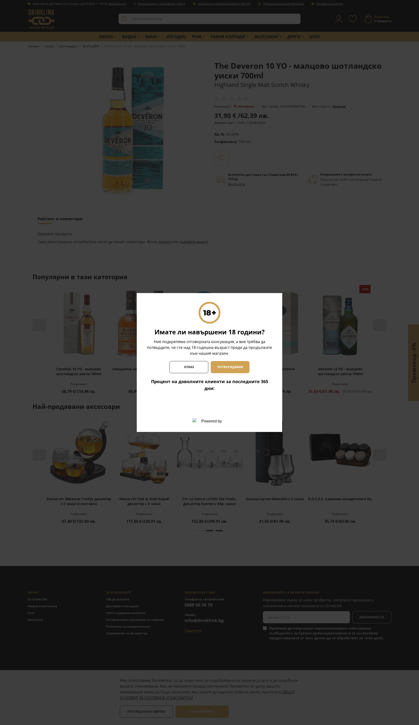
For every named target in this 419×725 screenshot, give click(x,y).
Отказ (189, 367)
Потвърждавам (230, 367)
